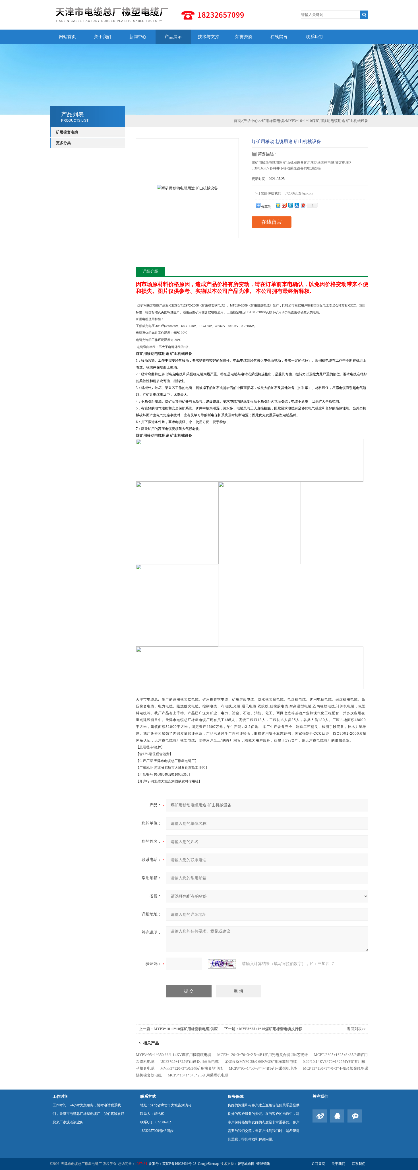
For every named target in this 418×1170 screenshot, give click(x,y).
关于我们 (102, 36)
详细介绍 (150, 271)
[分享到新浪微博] (284, 205)
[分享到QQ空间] (278, 205)
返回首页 (318, 1164)
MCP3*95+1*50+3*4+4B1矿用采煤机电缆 (263, 1068)
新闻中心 (137, 36)
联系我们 (314, 36)
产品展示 (173, 36)
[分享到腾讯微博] (290, 205)
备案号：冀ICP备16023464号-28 (172, 1164)
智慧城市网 (245, 1164)
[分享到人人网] (296, 205)
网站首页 (67, 36)
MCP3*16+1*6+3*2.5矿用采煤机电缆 (198, 1075)
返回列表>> (356, 1029)
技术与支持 (208, 36)
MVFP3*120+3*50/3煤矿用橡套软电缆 (191, 1068)
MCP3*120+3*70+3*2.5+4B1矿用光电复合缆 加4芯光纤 (262, 1055)
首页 (237, 121)
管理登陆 (263, 1164)
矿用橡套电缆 (67, 132)
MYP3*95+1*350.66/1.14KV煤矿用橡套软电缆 (173, 1055)
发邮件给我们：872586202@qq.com (287, 193)
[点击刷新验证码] (222, 964)
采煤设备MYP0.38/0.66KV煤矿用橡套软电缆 (261, 1061)
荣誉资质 (243, 36)
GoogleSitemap (208, 1164)
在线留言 (278, 36)
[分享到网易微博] (303, 205)
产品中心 (250, 121)
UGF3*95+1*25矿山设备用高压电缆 (189, 1061)
